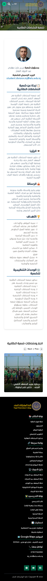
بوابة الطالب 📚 (36, 416)
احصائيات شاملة (37, 532)
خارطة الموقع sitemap (34, 465)
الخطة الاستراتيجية (35, 518)
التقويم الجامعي (36, 434)
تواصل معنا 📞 (36, 546)
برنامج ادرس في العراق (34, 448)
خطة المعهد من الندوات (34, 479)
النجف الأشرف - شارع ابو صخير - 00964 (28, 542)
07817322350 (37, 552)
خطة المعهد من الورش (34, 483)
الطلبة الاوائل (38, 430)
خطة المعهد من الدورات (34, 475)
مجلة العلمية (38, 452)
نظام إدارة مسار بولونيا (34, 457)
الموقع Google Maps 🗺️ (30, 536)
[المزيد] (40, 567)
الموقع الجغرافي (36, 461)
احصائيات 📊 (37, 522)
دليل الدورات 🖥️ (36, 469)
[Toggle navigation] (4, 4)
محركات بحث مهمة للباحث (33, 506)
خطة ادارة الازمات (36, 491)
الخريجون (39, 426)
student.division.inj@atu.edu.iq (24, 78)
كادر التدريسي (37, 501)
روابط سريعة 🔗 (35, 443)
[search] (9, 4)
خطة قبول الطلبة (36, 422)
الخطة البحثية (38, 514)
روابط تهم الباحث (36, 510)
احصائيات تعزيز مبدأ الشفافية (32, 528)
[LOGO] (33, 4)
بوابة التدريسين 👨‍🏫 (34, 496)
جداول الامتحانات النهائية (33, 438)
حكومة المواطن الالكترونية (32, 487)
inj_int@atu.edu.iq (35, 556)
